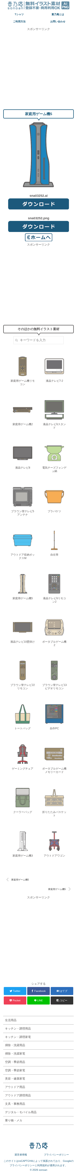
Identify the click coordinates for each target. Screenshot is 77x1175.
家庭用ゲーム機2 (23, 424)
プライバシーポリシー (56, 1154)
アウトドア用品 (15, 1087)
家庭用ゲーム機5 (23, 598)
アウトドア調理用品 (18, 1095)
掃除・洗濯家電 (15, 1053)
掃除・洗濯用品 (15, 1045)
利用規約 (42, 1165)
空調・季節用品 (15, 1061)
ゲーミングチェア (22, 768)
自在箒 (54, 554)
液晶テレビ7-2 (54, 380)
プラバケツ (54, 511)
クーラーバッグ (22, 811)
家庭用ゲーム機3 (23, 855)
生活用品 (10, 1020)
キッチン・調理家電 (18, 1036)
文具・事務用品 (15, 1103)
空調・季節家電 (15, 1070)
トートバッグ (23, 728)
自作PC (54, 728)
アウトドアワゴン (54, 855)
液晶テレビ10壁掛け (22, 641)
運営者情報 (21, 1154)
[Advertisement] (38, 69)
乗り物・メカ (13, 1120)
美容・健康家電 (15, 1078)
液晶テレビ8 (22, 467)
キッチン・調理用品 (18, 1028)
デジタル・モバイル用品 (21, 1112)
